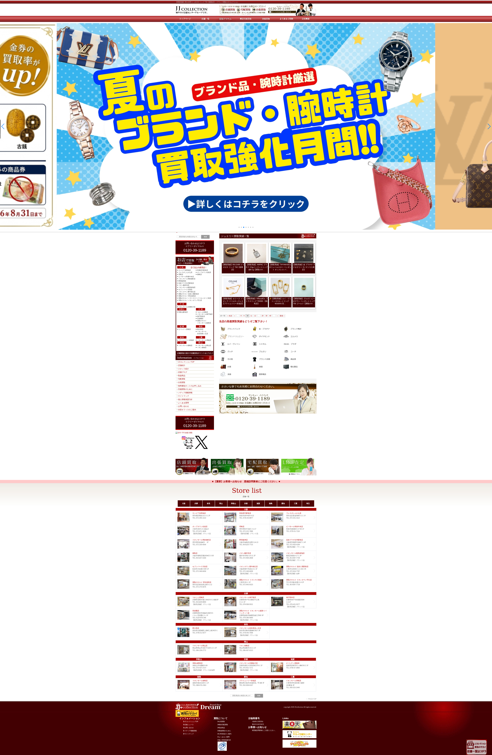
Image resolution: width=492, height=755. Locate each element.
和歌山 (233, 503)
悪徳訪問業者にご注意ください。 (264, 730)
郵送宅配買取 (223, 725)
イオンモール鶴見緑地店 (186, 287)
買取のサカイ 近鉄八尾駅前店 (188, 294)
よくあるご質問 (224, 737)
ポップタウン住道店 (204, 272)
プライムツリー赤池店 (186, 340)
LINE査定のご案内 (225, 734)
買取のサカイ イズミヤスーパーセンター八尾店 (194, 298)
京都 (246, 503)
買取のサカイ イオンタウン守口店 (190, 300)
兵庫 (196, 503)
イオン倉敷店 (201, 347)
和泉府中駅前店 (202, 270)
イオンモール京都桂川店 (186, 307)
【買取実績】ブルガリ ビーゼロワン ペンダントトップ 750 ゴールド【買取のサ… (304, 301)
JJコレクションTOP (186, 362)
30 (266, 316)
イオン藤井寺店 (183, 285)
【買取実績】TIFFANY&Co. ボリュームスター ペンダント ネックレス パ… (280, 267)
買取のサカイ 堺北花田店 (187, 296)
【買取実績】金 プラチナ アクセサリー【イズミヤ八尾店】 (304, 267)
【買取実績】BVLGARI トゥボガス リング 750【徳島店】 (233, 267)
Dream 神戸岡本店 (292, 601)
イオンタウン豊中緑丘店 (186, 292)
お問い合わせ (183, 406)
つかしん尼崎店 (202, 312)
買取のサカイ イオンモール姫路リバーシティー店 (246, 615)
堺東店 (180, 274)
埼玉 (308, 503)
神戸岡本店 (201, 316)
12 (255, 316)
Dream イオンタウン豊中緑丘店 (246, 570)
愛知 (283, 503)
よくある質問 (183, 403)
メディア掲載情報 (185, 393)
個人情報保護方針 (185, 399)
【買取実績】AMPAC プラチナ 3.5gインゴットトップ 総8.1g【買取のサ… (257, 267)
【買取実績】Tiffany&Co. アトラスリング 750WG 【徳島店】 (256, 301)
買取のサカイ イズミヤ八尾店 (246, 584)
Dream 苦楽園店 (199, 615)
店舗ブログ (182, 372)
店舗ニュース (189, 725)
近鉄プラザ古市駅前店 (186, 283)
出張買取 (181, 382)
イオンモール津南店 (204, 340)
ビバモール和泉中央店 (186, 277)
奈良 (208, 503)
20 (262, 316)
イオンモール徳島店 (185, 345)
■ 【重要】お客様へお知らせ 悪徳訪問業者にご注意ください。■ (246, 481)
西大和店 (200, 329)
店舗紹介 (181, 365)
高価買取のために (185, 389)
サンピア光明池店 (184, 270)
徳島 (270, 503)
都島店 (199, 274)
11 (251, 316)
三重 (295, 503)
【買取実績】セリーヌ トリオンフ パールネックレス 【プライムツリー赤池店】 (233, 301)
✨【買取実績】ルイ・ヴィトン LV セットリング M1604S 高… (280, 301)
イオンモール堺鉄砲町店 (186, 279)
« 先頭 (229, 316)
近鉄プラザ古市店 (292, 544)
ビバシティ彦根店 (184, 329)
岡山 (221, 503)
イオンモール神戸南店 (205, 314)
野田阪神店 (182, 281)
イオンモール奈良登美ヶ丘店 (246, 632)
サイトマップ (183, 396)
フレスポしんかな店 (185, 272)
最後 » (282, 316)
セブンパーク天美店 (185, 289)
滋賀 (258, 503)
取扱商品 (181, 376)
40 (270, 316)
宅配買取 (181, 379)
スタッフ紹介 (183, 369)
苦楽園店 (200, 318)
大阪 (183, 503)
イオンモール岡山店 (204, 345)
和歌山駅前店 (183, 312)
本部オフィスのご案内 (187, 410)
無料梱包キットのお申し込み (189, 386)
